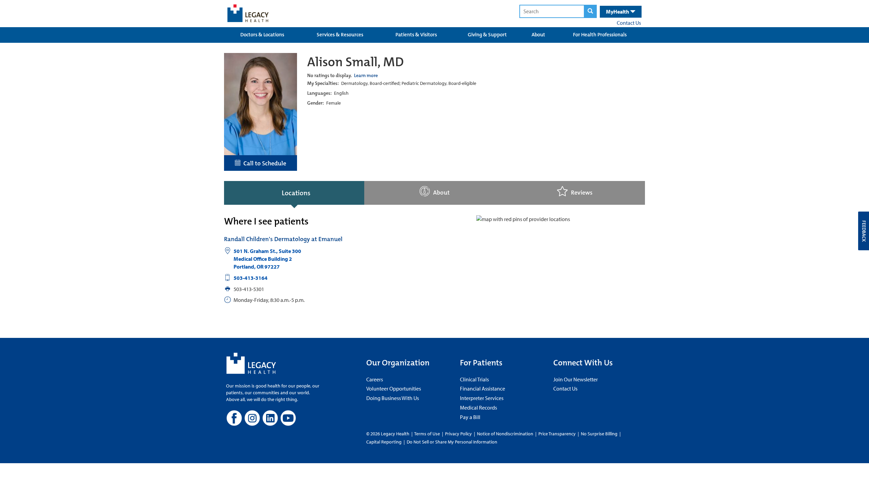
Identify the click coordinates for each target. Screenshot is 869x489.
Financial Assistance (482, 388)
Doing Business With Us (392, 398)
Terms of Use (427, 434)
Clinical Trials (474, 379)
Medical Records (478, 407)
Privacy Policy (458, 434)
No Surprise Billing (599, 434)
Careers (374, 379)
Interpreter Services (481, 398)
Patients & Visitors (416, 34)
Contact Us (629, 22)
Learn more (366, 75)
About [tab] (441, 193)
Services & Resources (340, 34)
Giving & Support (487, 34)
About (538, 34)
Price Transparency (557, 434)
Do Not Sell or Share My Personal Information (452, 442)
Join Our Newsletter (575, 379)
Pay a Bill (470, 417)
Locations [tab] (296, 192)
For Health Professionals (600, 34)
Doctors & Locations (262, 34)
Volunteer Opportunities (393, 388)
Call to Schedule (263, 163)
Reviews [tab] (581, 193)
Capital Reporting (384, 442)
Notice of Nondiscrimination (505, 434)
